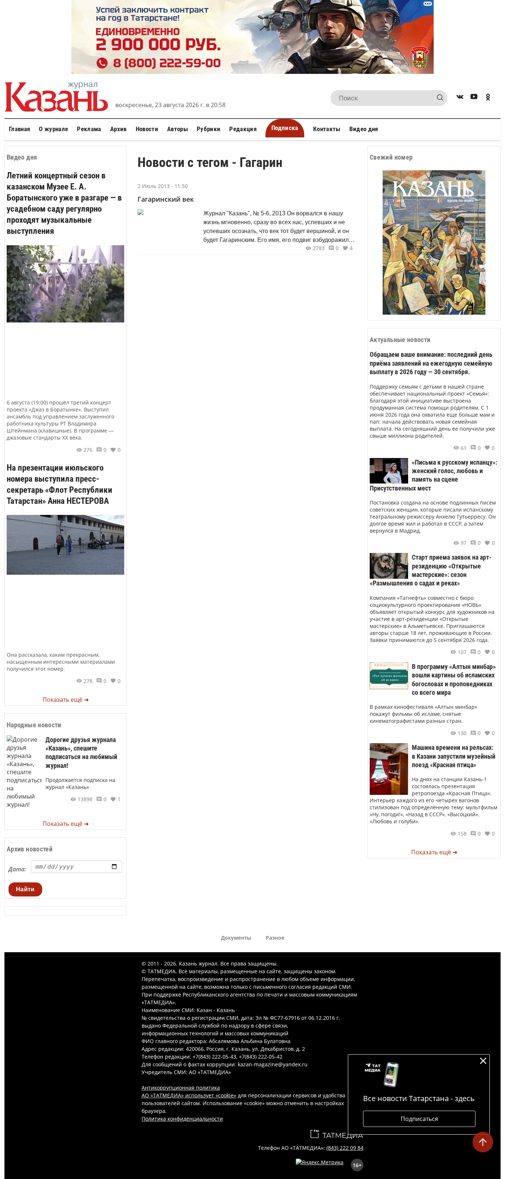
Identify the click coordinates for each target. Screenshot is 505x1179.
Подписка (284, 127)
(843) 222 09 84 (344, 1147)
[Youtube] (474, 98)
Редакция (243, 129)
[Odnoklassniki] (488, 98)
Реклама (89, 129)
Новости (147, 129)
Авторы (177, 129)
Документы (236, 937)
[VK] (460, 98)
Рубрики (208, 129)
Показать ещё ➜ (66, 700)
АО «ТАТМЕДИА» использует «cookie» (189, 1095)
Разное (275, 937)
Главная (19, 129)
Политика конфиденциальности (182, 1118)
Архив (118, 129)
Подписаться (419, 1119)
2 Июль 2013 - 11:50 (163, 185)
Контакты (326, 129)
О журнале (53, 129)
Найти (25, 889)
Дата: (17, 869)
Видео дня (363, 129)
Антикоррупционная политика (181, 1087)
